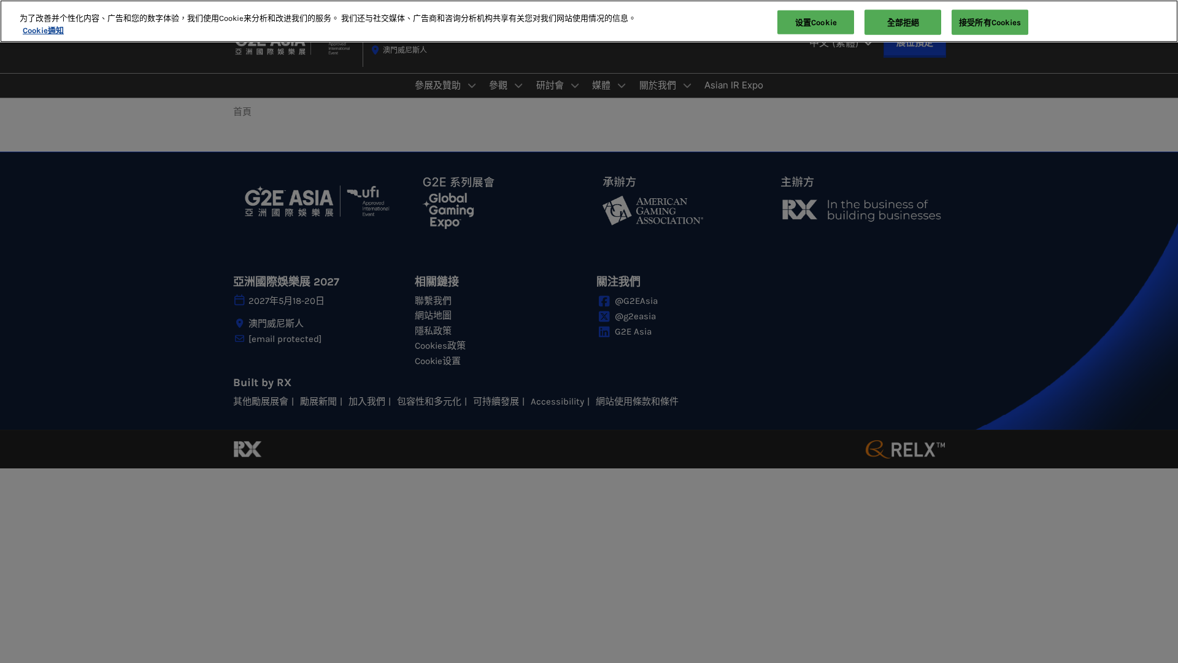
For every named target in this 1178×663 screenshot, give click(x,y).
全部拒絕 (903, 21)
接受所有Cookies (990, 21)
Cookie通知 (43, 30)
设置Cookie (816, 21)
